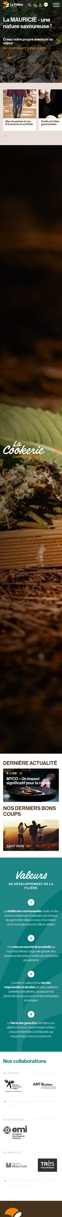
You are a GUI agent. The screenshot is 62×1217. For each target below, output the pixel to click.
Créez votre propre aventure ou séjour (28, 41)
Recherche (29, 5)
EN (46, 4)
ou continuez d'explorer (24, 48)
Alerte (40, 5)
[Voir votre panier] (35, 5)
